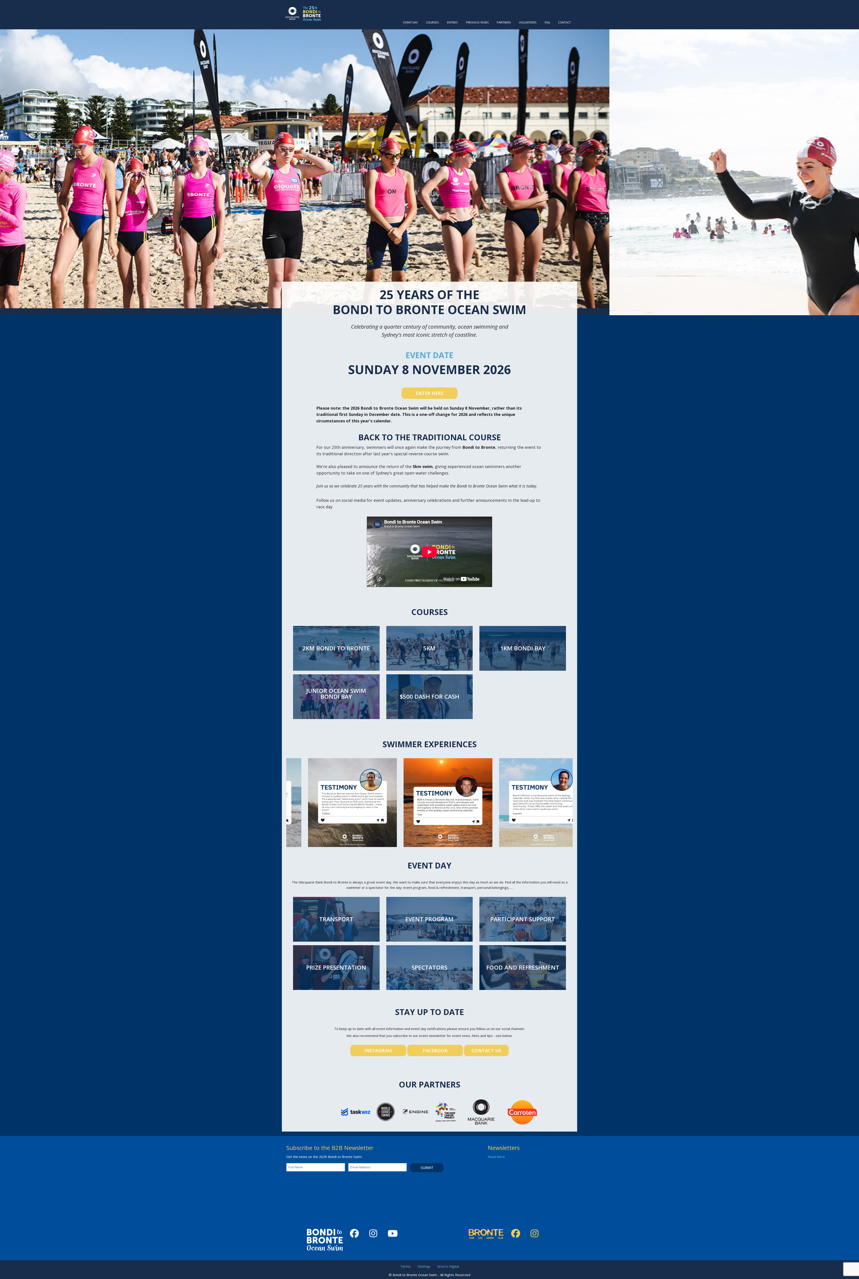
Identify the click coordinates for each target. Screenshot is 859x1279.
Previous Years (477, 22)
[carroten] (522, 1111)
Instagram (378, 1050)
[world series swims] (385, 1111)
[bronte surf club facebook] (517, 1233)
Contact (564, 22)
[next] (846, 161)
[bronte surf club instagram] (536, 1233)
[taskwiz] (355, 1111)
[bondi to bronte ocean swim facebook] (356, 1233)
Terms (405, 1266)
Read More (496, 1156)
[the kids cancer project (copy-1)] (445, 1111)
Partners (504, 22)
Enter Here (429, 393)
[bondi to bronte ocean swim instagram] (375, 1233)
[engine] (415, 1111)
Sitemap (424, 1266)
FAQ (547, 22)
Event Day (410, 22)
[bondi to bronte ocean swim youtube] (394, 1233)
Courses (432, 22)
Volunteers (528, 22)
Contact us (486, 1050)
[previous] (12, 161)
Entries (452, 22)
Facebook (435, 1050)
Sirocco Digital (448, 1266)
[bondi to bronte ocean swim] (303, 13)
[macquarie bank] (481, 1111)
